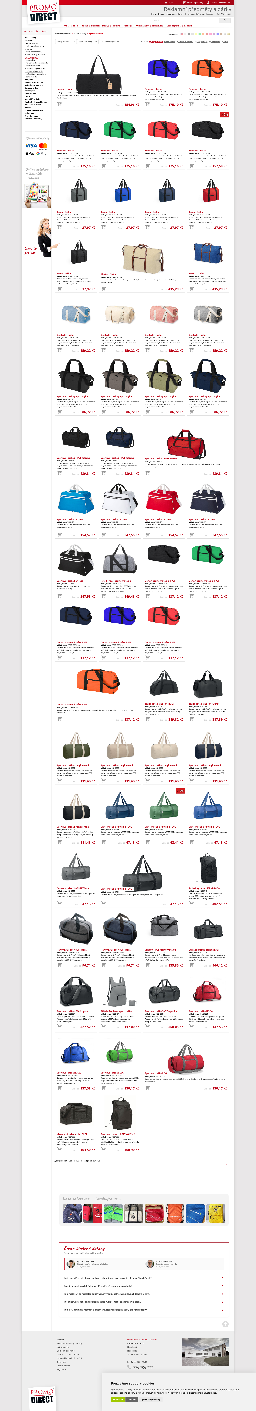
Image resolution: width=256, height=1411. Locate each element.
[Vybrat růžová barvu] (210, 34)
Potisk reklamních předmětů (69, 1358)
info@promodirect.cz (203, 14)
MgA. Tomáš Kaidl (164, 1261)
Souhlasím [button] (118, 1399)
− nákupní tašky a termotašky (36, 63)
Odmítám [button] (132, 1399)
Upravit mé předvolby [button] (150, 1399)
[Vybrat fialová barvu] (214, 34)
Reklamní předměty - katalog (95, 25)
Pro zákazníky (142, 25)
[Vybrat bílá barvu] (185, 34)
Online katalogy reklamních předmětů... (37, 174)
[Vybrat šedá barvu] (192, 34)
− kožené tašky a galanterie (35, 74)
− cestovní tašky (31, 60)
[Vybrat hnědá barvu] (221, 34)
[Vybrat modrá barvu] (217, 34)
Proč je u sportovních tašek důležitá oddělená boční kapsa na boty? (98, 1286)
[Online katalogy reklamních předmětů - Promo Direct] (38, 207)
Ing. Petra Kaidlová (85, 1261)
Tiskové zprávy (63, 1365)
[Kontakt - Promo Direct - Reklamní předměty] (205, 1365)
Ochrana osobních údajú (68, 1354)
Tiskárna (116, 25)
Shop (75, 25)
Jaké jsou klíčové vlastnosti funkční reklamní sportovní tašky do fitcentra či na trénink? (107, 1278)
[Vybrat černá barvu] (188, 34)
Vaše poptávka (174, 25)
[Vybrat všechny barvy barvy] (181, 34)
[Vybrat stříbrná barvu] (224, 34)
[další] (226, 1164)
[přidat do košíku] (59, 104)
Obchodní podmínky (66, 1351)
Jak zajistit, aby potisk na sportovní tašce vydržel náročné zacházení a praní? (102, 1301)
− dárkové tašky (31, 77)
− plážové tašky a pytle (34, 71)
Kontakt (188, 25)
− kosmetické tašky (32, 65)
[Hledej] (224, 20)
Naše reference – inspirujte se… (92, 1199)
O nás (66, 25)
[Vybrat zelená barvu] (199, 34)
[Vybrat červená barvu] (206, 34)
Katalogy (128, 25)
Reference (61, 1362)
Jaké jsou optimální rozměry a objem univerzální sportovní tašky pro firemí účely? (105, 1309)
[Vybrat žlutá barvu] (196, 34)
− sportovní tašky (31, 57)
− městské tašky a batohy (35, 54)
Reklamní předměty (35, 31)
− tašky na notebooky (33, 51)
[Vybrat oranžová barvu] (203, 34)
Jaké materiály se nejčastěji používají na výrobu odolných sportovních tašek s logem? (107, 1293)
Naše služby (157, 25)
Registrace (61, 1369)
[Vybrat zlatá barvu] (228, 34)
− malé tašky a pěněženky (35, 68)
